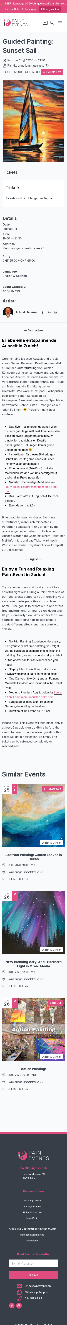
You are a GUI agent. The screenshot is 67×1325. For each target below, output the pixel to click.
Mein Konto (32, 1218)
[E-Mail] (33, 1286)
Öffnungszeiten (50, 9)
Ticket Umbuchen (32, 1212)
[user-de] (51, 22)
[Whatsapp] (33, 1292)
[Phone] (33, 1298)
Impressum (32, 1240)
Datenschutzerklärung (32, 1234)
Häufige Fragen (32, 1206)
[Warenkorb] (45, 22)
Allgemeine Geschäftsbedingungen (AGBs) (32, 1228)
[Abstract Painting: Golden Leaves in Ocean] (33, 815)
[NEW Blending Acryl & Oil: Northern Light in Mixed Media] (33, 922)
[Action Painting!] (33, 1029)
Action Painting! (33, 1069)
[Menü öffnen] (59, 23)
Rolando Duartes (26, 312)
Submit (33, 1275)
